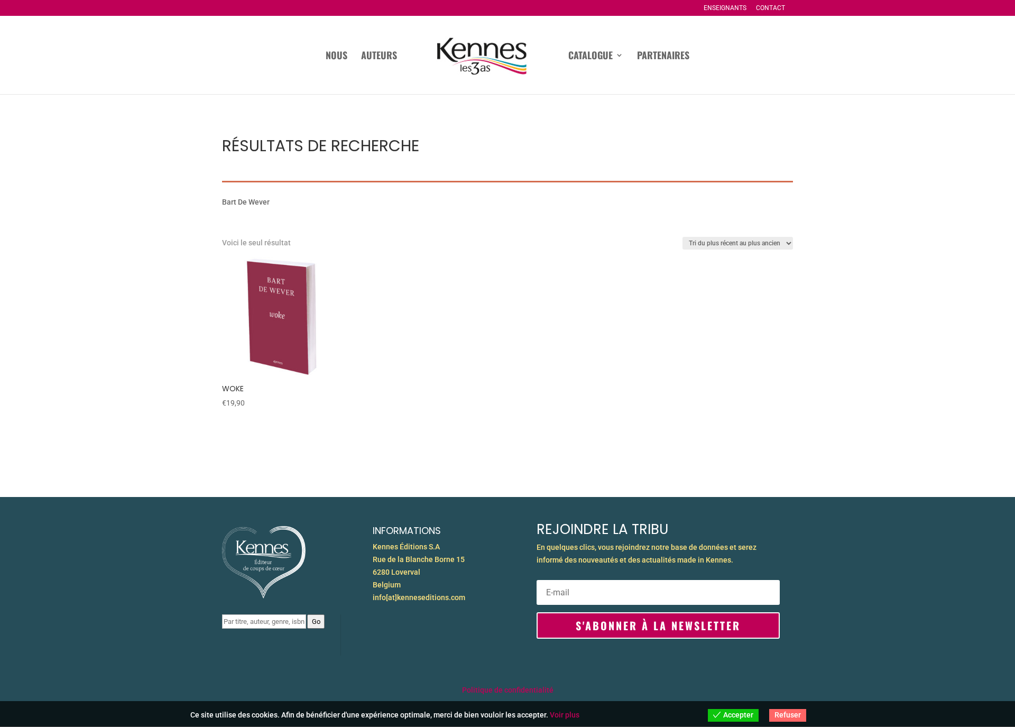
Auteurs (379, 56)
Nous (336, 56)
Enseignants (725, 8)
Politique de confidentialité (507, 690)
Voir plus (564, 715)
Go (316, 621)
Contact (770, 8)
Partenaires (663, 56)
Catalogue (590, 56)
